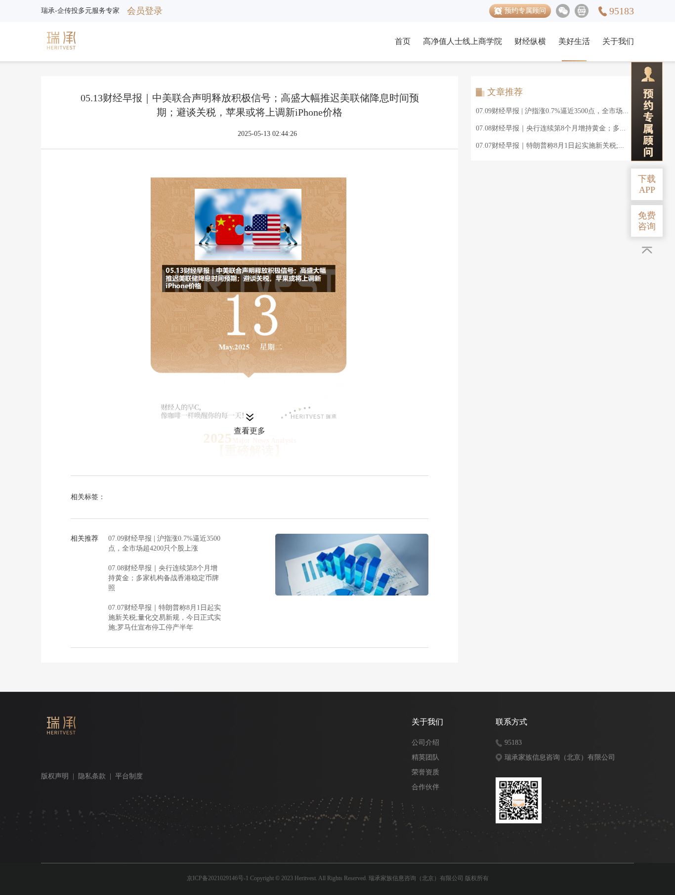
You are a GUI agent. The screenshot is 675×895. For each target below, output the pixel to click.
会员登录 (145, 11)
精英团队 (425, 757)
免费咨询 (647, 221)
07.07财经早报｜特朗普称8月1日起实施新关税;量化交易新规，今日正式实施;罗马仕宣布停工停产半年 (164, 617)
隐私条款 (92, 776)
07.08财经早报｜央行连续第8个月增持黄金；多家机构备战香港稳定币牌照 (163, 578)
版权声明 (55, 776)
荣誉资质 (425, 772)
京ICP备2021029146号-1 (218, 878)
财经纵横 (530, 41)
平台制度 (129, 776)
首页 (403, 41)
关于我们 (618, 41)
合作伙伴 (425, 787)
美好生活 (574, 41)
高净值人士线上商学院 (462, 41)
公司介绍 (425, 742)
